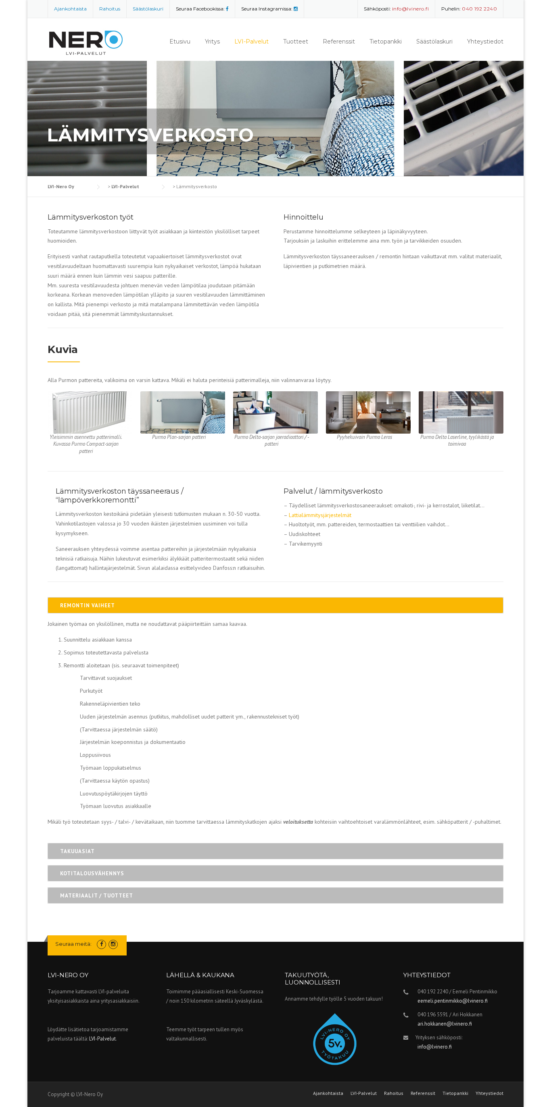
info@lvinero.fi (434, 1046)
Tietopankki (385, 41)
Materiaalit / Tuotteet (96, 895)
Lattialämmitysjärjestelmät (320, 515)
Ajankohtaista (70, 9)
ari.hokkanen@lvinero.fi (444, 1023)
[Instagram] (296, 9)
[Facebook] (227, 9)
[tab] (275, 605)
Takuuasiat (77, 851)
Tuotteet (295, 41)
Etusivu (179, 41)
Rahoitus (109, 9)
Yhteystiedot (485, 41)
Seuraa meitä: (73, 944)
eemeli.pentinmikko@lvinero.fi (452, 1000)
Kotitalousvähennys (92, 873)
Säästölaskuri (148, 9)
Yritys (212, 41)
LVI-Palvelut (251, 41)
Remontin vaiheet (87, 605)
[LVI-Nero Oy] (88, 39)
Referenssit (339, 41)
